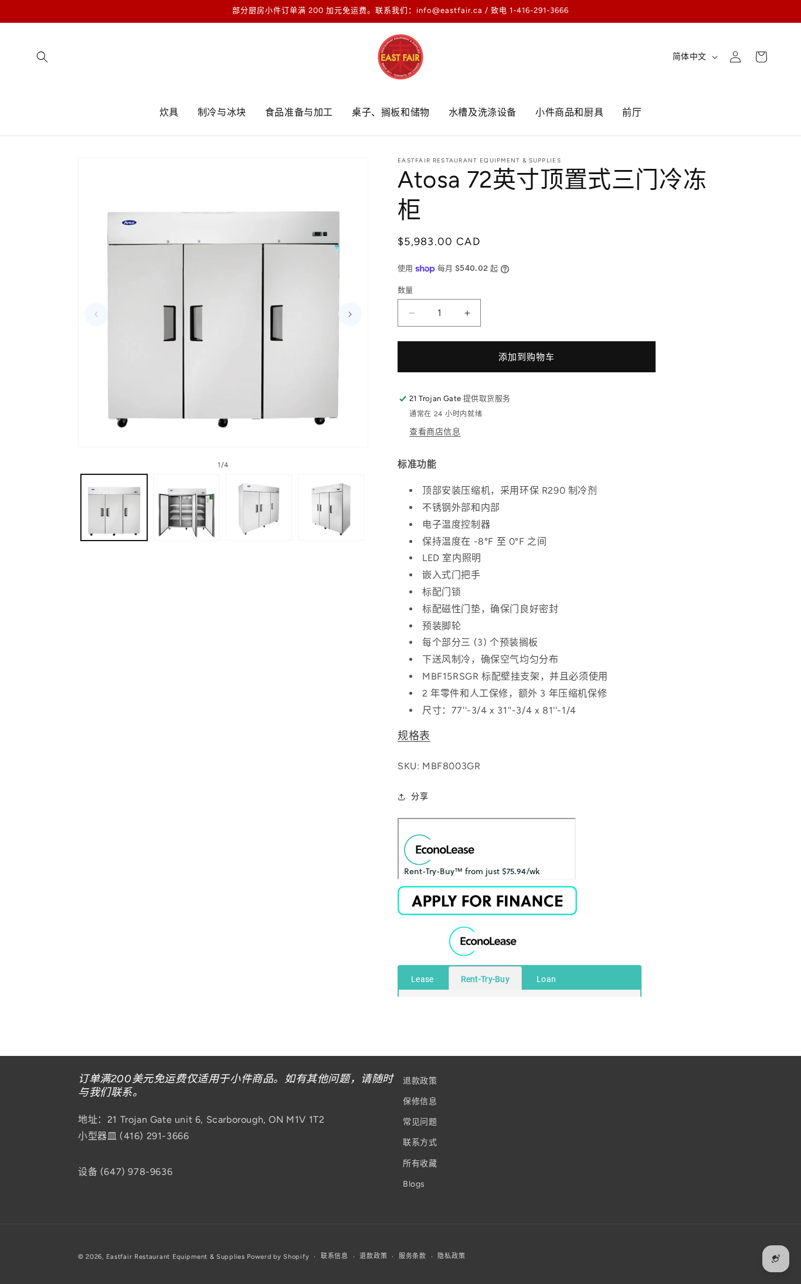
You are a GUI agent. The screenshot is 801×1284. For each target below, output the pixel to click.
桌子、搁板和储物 (391, 112)
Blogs (414, 1184)
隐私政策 (451, 1256)
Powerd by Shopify (278, 1257)
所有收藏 (420, 1163)
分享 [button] (419, 796)
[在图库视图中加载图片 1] (114, 507)
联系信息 (334, 1256)
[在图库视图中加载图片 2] (186, 507)
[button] (42, 57)
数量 (405, 290)
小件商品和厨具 (569, 112)
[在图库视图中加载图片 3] (259, 507)
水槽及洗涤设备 (483, 112)
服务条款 (412, 1256)
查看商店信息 (435, 432)
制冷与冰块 (222, 112)
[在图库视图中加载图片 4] (331, 507)
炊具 (169, 112)
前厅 (632, 112)
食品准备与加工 (299, 112)
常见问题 (420, 1122)
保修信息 (420, 1101)
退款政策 (420, 1081)
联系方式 (420, 1143)
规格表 (414, 736)
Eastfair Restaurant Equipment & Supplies (175, 1257)
